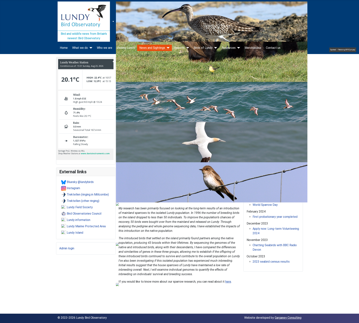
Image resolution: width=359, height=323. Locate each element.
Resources (229, 48)
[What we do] (90, 48)
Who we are (104, 48)
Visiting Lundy (126, 48)
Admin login (66, 248)
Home (64, 48)
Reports (179, 48)
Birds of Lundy (203, 48)
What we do (80, 48)
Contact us (273, 48)
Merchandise (253, 48)
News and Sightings (152, 48)
